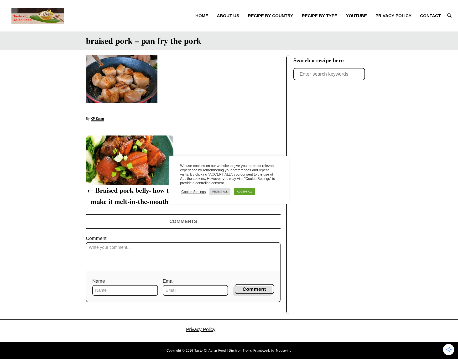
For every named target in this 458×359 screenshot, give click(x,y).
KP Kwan (97, 118)
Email (168, 281)
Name (98, 281)
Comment (96, 238)
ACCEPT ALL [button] (244, 191)
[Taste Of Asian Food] (64, 16)
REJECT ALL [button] (220, 191)
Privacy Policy (200, 329)
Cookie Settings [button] (193, 192)
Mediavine (283, 350)
